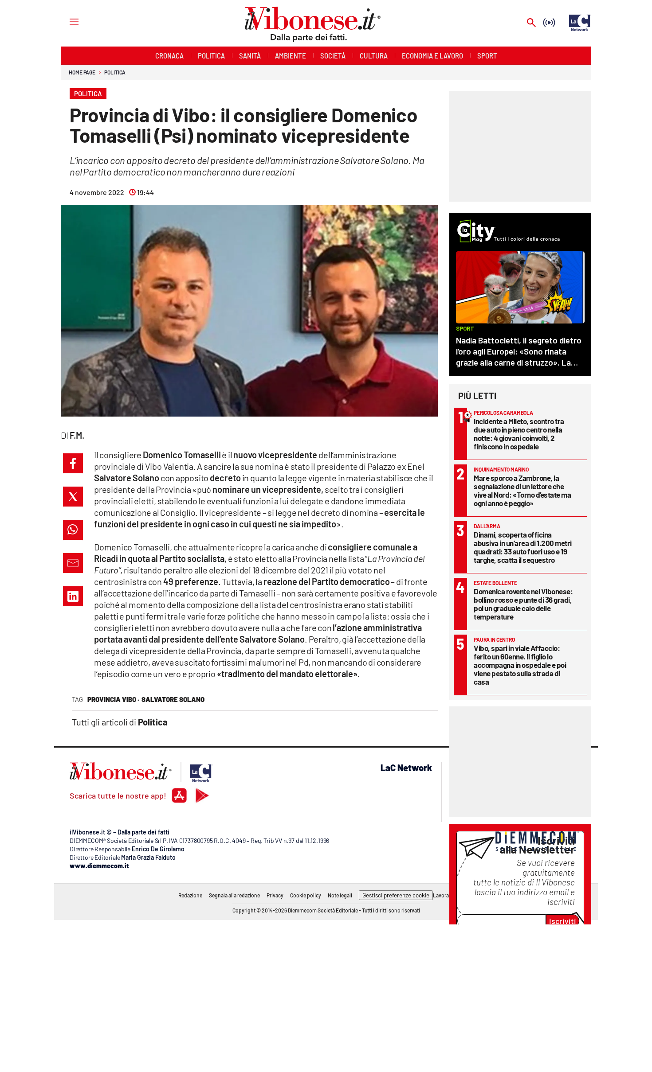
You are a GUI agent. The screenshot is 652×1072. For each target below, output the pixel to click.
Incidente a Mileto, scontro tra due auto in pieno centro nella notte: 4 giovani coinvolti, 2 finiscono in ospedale (519, 434)
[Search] (531, 23)
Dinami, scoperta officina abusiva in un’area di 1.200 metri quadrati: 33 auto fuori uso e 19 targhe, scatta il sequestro (523, 547)
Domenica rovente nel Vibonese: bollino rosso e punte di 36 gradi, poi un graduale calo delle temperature (523, 604)
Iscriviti (562, 921)
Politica (115, 72)
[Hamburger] (66, 21)
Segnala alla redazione (234, 895)
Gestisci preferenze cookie (395, 895)
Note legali (340, 895)
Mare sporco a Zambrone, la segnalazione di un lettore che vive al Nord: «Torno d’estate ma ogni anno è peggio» (522, 490)
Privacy (275, 895)
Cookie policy (305, 895)
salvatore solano (172, 699)
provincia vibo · (113, 699)
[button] (73, 463)
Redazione (190, 895)
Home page (82, 72)
